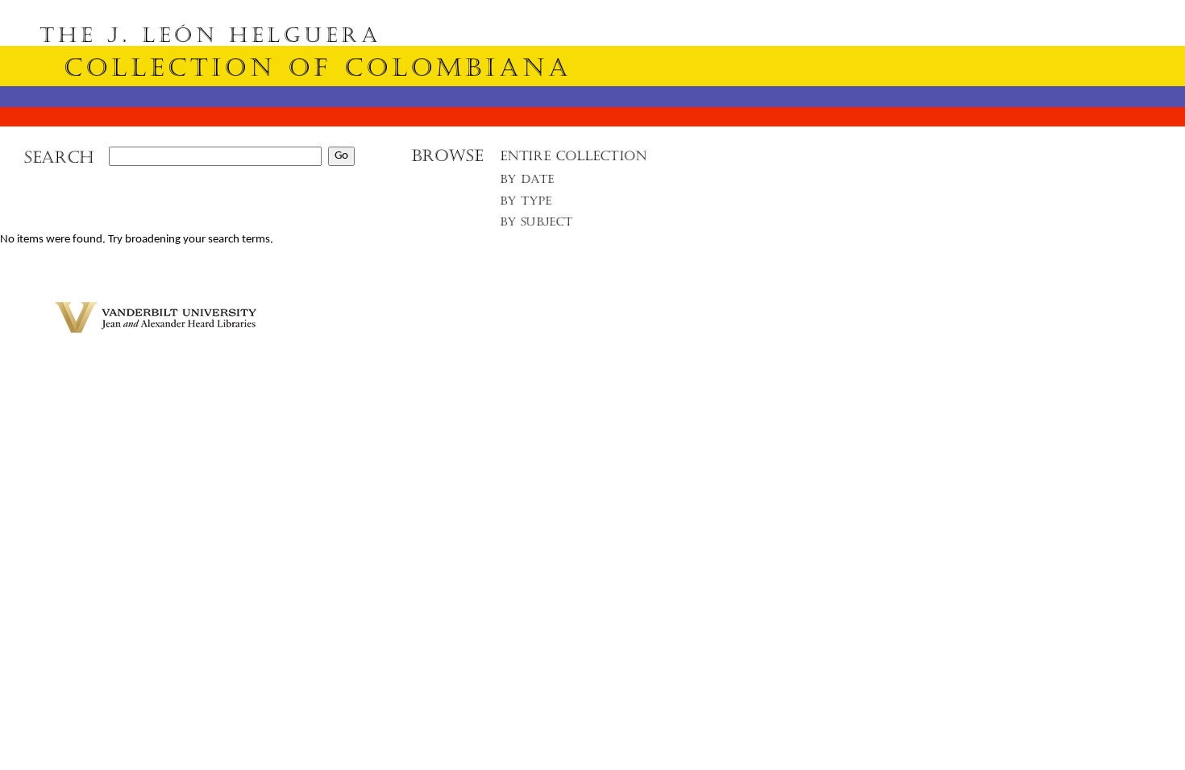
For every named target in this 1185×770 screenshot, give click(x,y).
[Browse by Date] (531, 182)
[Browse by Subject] (537, 225)
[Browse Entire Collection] (573, 161)
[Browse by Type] (526, 203)
